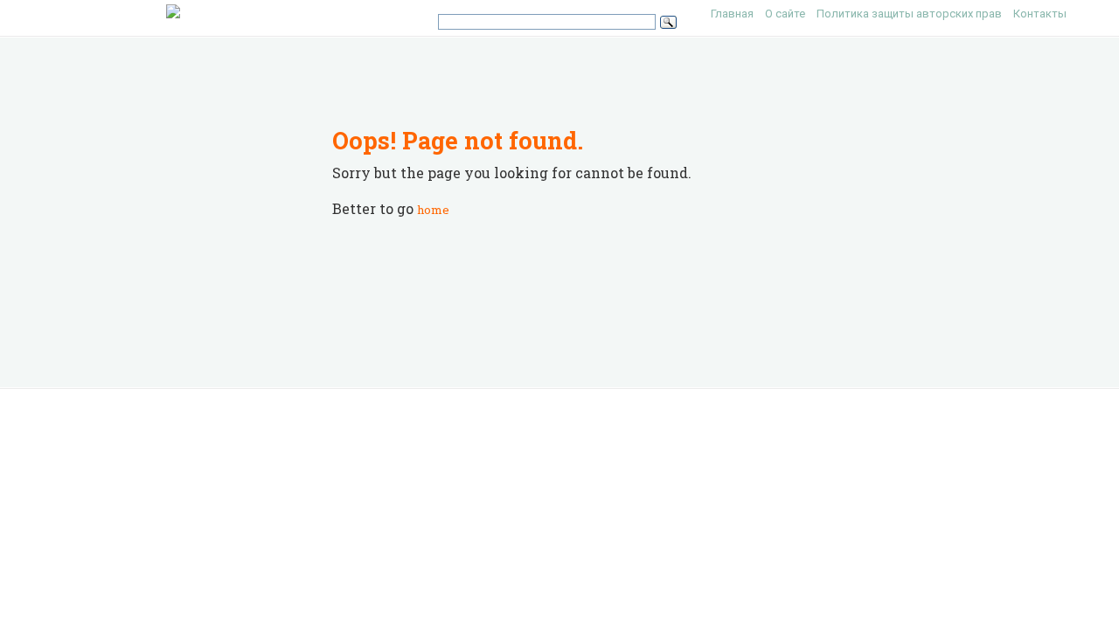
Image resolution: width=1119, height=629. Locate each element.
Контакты (1040, 13)
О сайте (785, 13)
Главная (732, 13)
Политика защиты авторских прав (909, 13)
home (433, 210)
